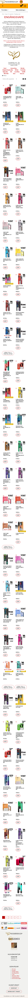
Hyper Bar (5, 71)
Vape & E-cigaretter (9, 14)
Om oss (14, 969)
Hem (3, 14)
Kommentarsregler (16, 978)
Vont (14, 73)
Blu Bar (22, 68)
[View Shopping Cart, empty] (20, 6)
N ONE (23, 71)
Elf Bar (16, 69)
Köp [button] (5, 105)
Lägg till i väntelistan (8, 353)
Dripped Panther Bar (8, 69)
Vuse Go (22, 73)
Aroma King (14, 68)
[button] (3, 85)
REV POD (6, 73)
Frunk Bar (22, 69)
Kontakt (14, 970)
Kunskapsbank (15, 973)
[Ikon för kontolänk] (25, 6)
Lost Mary (16, 71)
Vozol (5, 68)
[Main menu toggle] (2, 6)
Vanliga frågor (15, 971)
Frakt (13, 974)
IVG (11, 71)
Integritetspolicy (15, 977)
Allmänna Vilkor (15, 975)
